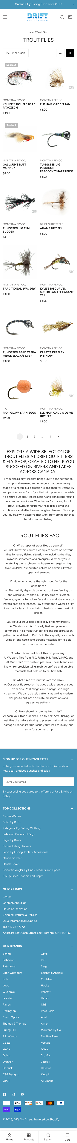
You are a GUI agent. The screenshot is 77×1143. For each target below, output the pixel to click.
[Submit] (69, 781)
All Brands (47, 1080)
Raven (6, 1004)
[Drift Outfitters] (37, 17)
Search (7, 897)
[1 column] (60, 53)
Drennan (8, 1061)
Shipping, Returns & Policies (20, 915)
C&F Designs (11, 1074)
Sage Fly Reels (12, 840)
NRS (44, 1004)
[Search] (62, 17)
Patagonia (9, 966)
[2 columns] (70, 53)
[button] (70, 17)
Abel (44, 1017)
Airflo (44, 1023)
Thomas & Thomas (14, 1023)
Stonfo (45, 1055)
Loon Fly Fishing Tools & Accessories (25, 852)
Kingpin (45, 1074)
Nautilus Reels (49, 1036)
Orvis (44, 953)
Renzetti (46, 992)
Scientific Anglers (52, 972)
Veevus (45, 1042)
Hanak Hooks (11, 864)
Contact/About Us (14, 903)
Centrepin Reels (12, 858)
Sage (44, 966)
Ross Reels (47, 1011)
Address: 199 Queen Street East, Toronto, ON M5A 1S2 (37, 933)
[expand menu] (5, 17)
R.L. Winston (10, 1036)
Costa (6, 1042)
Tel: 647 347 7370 (14, 927)
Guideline (46, 979)
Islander (8, 998)
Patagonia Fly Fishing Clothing (22, 828)
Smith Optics (11, 1017)
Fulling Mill (9, 1030)
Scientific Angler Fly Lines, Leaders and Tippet (31, 870)
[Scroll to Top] (70, 1123)
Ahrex (44, 1049)
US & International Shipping (20, 921)
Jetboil (45, 1061)
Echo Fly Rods (12, 822)
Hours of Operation (15, 909)
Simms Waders (12, 816)
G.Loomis (9, 992)
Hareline (46, 1068)
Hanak (45, 998)
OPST (6, 1080)
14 (49, 436)
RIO (43, 960)
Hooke (45, 985)
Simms (7, 953)
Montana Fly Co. (51, 1030)
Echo (6, 979)
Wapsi (6, 1049)
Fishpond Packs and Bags (19, 834)
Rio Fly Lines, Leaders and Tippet (23, 876)
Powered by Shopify (46, 1119)
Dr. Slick (8, 1068)
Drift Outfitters (22, 1119)
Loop (6, 985)
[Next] (57, 436)
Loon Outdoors (12, 972)
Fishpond (8, 960)
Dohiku (7, 1055)
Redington (9, 1011)
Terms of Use (51, 791)
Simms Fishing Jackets (17, 846)
